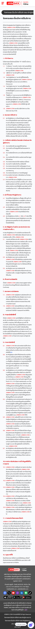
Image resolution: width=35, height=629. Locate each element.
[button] (17, 12)
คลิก (11, 352)
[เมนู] (2, 3)
